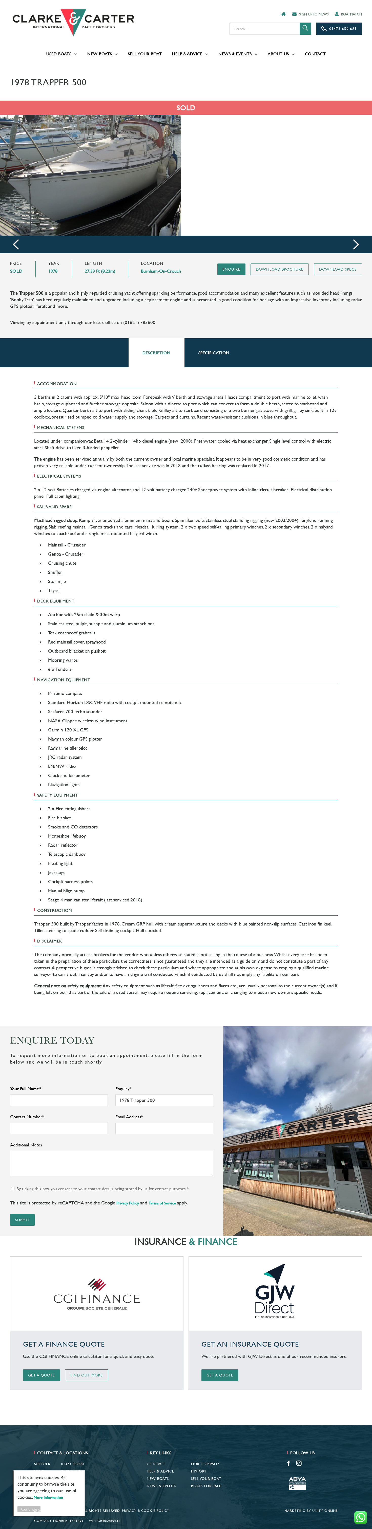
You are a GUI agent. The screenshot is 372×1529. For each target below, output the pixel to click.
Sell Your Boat (145, 53)
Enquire (231, 269)
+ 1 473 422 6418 (70, 1486)
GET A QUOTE (41, 1375)
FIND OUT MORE (86, 1375)
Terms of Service (162, 1203)
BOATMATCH (351, 14)
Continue (29, 1509)
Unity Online (325, 1511)
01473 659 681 (343, 28)
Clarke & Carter (73, 22)
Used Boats (58, 53)
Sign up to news (313, 14)
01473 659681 (73, 1464)
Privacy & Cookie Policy (145, 1511)
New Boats (99, 53)
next (356, 244)
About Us (278, 53)
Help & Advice (187, 53)
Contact (315, 53)
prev (16, 244)
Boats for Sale (206, 1486)
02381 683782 (73, 1479)
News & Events (235, 53)
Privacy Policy (127, 1203)
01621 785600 (73, 1471)
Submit (22, 1220)
